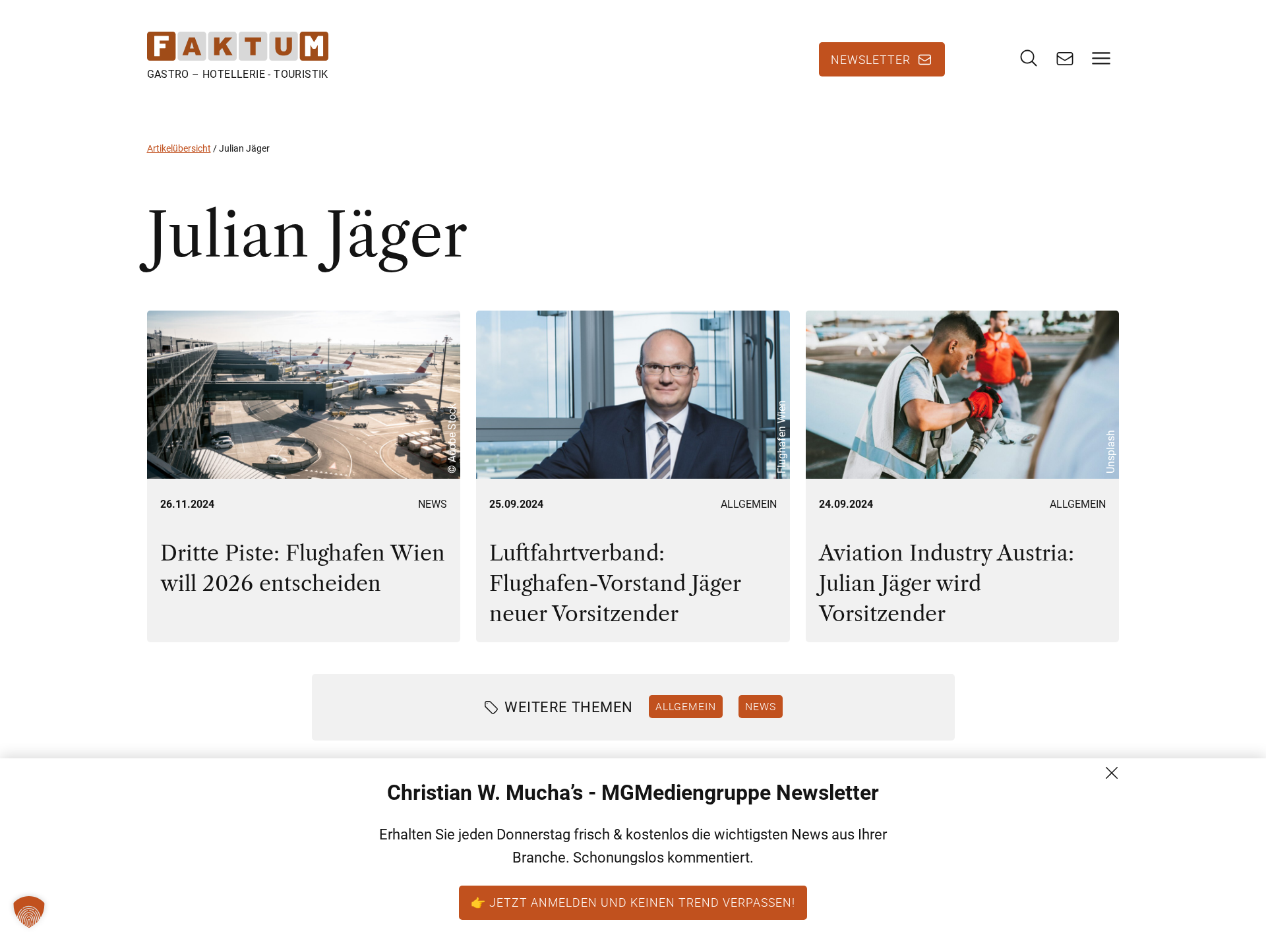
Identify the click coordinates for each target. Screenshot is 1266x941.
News (432, 504)
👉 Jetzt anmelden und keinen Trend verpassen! (633, 902)
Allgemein (749, 504)
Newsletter (871, 59)
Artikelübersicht (179, 148)
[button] (29, 912)
